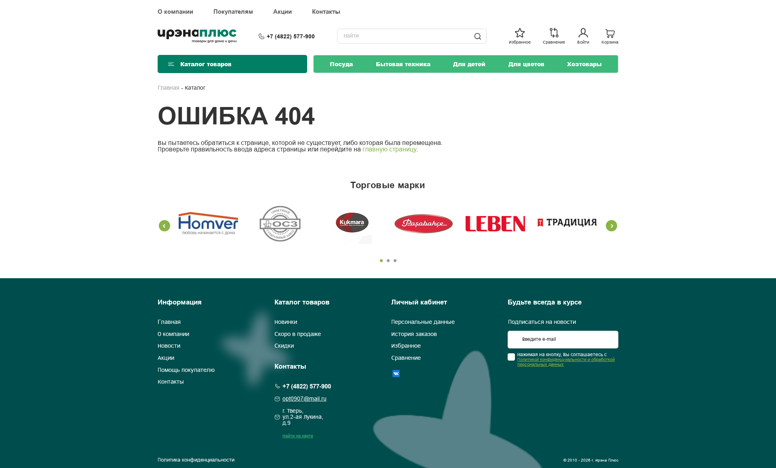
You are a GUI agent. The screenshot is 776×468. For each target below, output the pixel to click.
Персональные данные (423, 322)
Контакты (326, 11)
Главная (168, 88)
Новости (169, 346)
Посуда (341, 64)
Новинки (285, 322)
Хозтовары (584, 64)
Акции (282, 11)
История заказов (414, 334)
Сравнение (406, 358)
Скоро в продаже (297, 334)
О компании (175, 11)
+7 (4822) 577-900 (291, 36)
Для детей (469, 64)
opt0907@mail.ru (305, 399)
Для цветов (526, 64)
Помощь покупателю (186, 370)
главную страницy (389, 150)
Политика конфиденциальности (196, 460)
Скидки (284, 346)
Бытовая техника (403, 64)
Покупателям (233, 11)
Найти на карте (298, 436)
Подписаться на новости (542, 322)
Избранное (406, 346)
